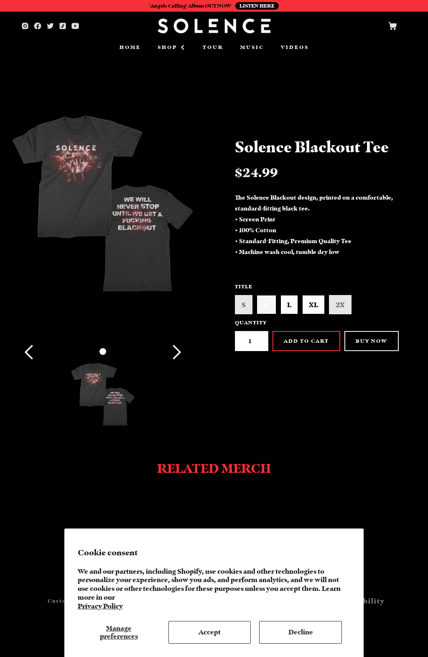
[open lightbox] (102, 394)
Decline (300, 632)
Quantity (251, 322)
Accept (210, 632)
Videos (295, 47)
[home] (214, 26)
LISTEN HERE (257, 6)
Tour (213, 47)
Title (243, 286)
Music (252, 47)
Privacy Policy (100, 606)
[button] (171, 47)
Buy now (371, 341)
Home (130, 47)
